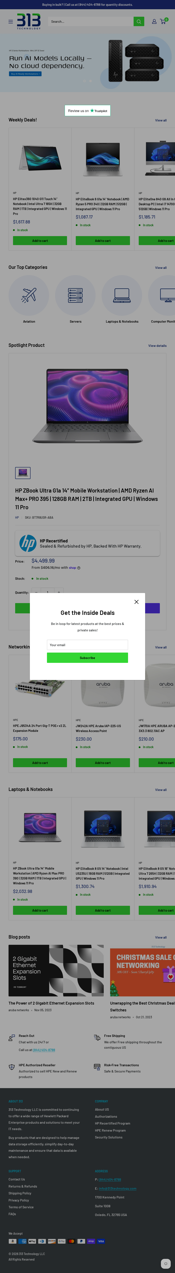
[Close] (136, 601)
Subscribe (87, 658)
